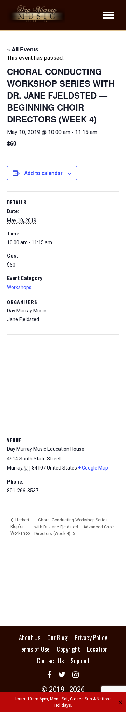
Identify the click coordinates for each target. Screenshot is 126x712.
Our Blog (57, 637)
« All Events (22, 49)
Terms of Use (34, 649)
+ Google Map (93, 468)
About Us (29, 637)
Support (80, 660)
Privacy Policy (91, 637)
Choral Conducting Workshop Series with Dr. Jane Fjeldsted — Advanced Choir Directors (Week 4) (74, 526)
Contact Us (50, 660)
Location (97, 649)
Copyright (68, 649)
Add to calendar (43, 172)
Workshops (19, 287)
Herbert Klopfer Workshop (20, 526)
